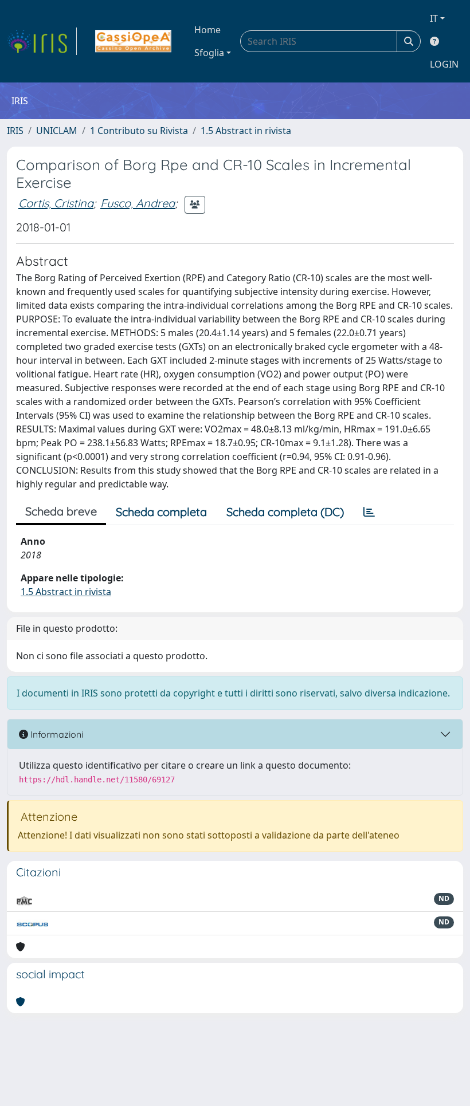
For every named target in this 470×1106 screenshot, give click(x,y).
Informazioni (55, 734)
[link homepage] (42, 41)
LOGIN (444, 64)
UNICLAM (56, 130)
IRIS (15, 130)
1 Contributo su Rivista (139, 130)
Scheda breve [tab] (61, 511)
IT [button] (434, 18)
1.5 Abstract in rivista (246, 130)
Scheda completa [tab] (161, 512)
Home (207, 29)
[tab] (369, 512)
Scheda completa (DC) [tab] (285, 512)
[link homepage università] (133, 41)
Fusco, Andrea (137, 203)
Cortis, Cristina (55, 203)
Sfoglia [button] (209, 52)
